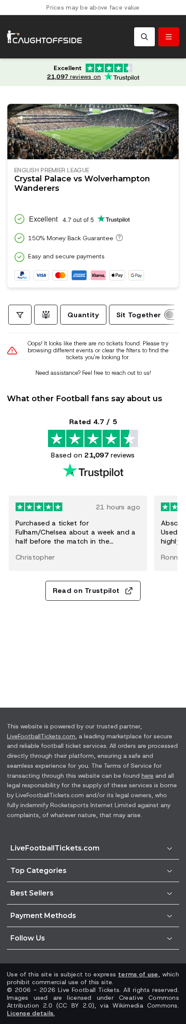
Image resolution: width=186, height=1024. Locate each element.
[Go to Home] (44, 37)
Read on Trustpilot (86, 590)
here (147, 775)
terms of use (138, 974)
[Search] (144, 36)
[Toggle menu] (168, 36)
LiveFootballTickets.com (41, 736)
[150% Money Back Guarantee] (118, 237)
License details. (31, 1013)
